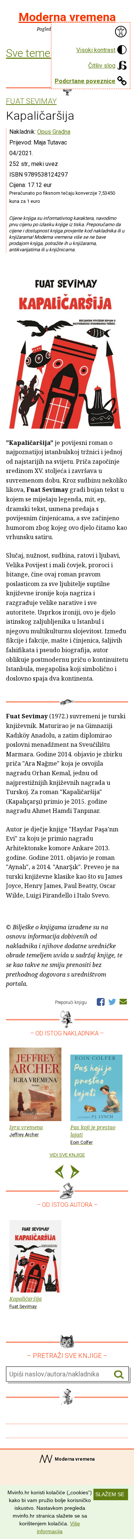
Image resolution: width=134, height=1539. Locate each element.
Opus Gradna (53, 131)
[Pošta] (123, 1001)
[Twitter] (112, 1001)
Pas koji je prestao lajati (92, 1134)
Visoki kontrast (95, 50)
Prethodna (59, 1173)
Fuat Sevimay (31, 101)
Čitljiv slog (101, 65)
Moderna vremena (67, 17)
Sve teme (29, 53)
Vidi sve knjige (67, 1155)
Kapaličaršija (25, 1302)
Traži (118, 1374)
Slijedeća (74, 1173)
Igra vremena (26, 1131)
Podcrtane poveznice (85, 81)
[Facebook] (101, 1001)
